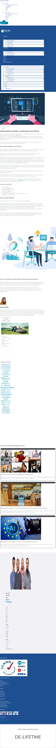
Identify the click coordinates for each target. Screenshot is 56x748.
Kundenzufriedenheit (6, 394)
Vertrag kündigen (3, 706)
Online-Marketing (5, 397)
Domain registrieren (10, 40)
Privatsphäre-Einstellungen (5, 702)
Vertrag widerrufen (4, 705)
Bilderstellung (8, 366)
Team (1, 680)
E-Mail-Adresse (3, 433)
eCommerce (8, 389)
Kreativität (9, 392)
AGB (1, 701)
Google (3, 391)
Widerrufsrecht (3, 704)
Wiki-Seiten (2, 695)
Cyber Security (6, 372)
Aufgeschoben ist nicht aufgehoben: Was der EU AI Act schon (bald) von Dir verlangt (19, 541)
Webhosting (6, 410)
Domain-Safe (9, 46)
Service (5, 59)
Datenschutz (5, 374)
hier (2, 291)
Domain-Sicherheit (5, 382)
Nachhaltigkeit (7, 395)
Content (4, 369)
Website (2, 436)
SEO (2, 402)
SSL (4, 58)
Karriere (1, 685)
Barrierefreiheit (3, 366)
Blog (4, 60)
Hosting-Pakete (10, 52)
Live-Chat (2, 692)
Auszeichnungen (6, 365)
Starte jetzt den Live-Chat (7, 634)
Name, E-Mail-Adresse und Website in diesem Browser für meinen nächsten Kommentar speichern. (22, 438)
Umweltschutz (3, 681)
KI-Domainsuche (10, 42)
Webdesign (5, 408)
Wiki (6, 10)
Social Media (6, 402)
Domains (5, 36)
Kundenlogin (2, 693)
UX (9, 404)
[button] (4, 22)
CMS (2, 369)
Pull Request (21, 180)
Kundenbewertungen (4, 683)
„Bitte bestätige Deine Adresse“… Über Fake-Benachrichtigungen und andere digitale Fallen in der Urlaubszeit (24, 508)
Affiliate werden (3, 684)
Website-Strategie (6, 411)
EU (1, 391)
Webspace (5, 48)
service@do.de (9, 649)
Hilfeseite (2, 691)
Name (1, 430)
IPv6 (5, 392)
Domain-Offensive (4, 377)
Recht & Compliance (4, 399)
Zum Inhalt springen (4, 0)
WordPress (7, 412)
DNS (9, 374)
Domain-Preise (9, 43)
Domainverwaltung (7, 387)
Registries (9, 400)
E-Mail (4, 56)
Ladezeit (3, 395)
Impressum (2, 696)
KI (6, 392)
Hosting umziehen (10, 55)
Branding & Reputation (6, 367)
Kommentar (3, 428)
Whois (2, 412)
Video (4, 406)
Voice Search (7, 406)
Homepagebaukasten (8, 391)
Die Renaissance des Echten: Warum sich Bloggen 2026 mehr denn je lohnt (17, 474)
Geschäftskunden (7, 62)
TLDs (3, 404)
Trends (6, 404)
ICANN (2, 392)
